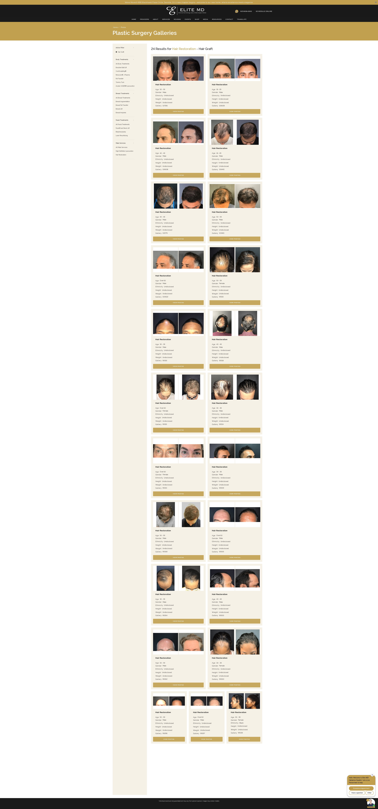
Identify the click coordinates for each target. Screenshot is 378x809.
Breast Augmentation (123, 101)
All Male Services (121, 147)
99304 (165, 615)
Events (188, 19)
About (155, 19)
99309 (221, 488)
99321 (221, 297)
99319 (165, 360)
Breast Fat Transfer (122, 105)
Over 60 (163, 280)
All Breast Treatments (123, 98)
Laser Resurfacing (122, 135)
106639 (222, 106)
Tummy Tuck (120, 82)
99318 (221, 360)
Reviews (177, 19)
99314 (221, 424)
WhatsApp (236, 11)
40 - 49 (162, 153)
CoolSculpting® (121, 71)
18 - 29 (218, 89)
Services (166, 19)
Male (164, 92)
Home (134, 19)
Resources (217, 19)
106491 (221, 169)
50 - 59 (162, 89)
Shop (197, 19)
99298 (165, 733)
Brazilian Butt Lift (121, 67)
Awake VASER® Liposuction (125, 86)
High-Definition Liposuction (124, 151)
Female (222, 283)
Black (241, 723)
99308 (165, 552)
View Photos (178, 111)
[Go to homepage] (166, 11)
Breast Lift (119, 109)
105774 (165, 233)
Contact (229, 19)
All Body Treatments (122, 64)
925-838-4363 (246, 11)
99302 (165, 679)
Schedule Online (264, 11)
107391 (165, 106)
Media (205, 19)
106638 (165, 169)
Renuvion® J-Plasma (123, 75)
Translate (241, 19)
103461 (221, 233)
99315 (165, 424)
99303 (221, 615)
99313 (165, 488)
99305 (221, 552)
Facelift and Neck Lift (122, 128)
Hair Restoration (121, 155)
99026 (240, 733)
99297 (202, 733)
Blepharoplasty (121, 132)
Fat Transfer (119, 78)
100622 (165, 297)
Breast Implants (121, 112)
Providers (144, 19)
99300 (221, 679)
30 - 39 (162, 344)
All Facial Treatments (123, 124)
